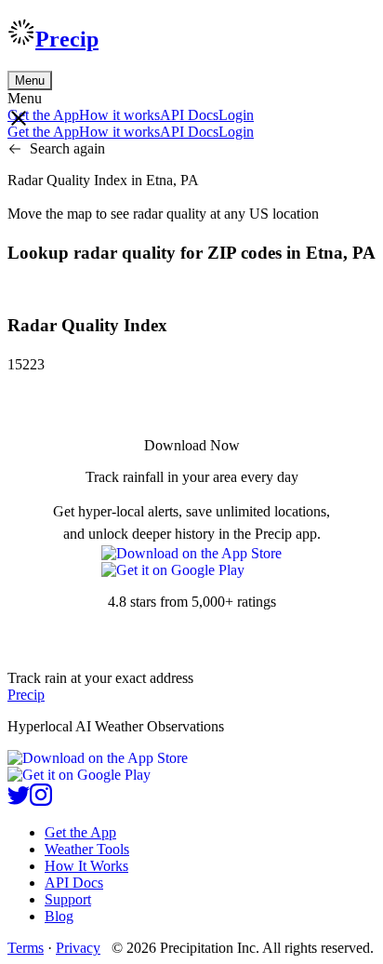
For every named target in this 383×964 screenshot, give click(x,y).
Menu (30, 80)
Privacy (78, 948)
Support (68, 899)
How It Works (86, 866)
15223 (26, 364)
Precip (67, 39)
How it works (119, 115)
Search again (67, 148)
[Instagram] (41, 801)
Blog (59, 916)
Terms (25, 948)
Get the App (80, 832)
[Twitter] (18, 801)
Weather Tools (87, 849)
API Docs (189, 115)
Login (236, 115)
